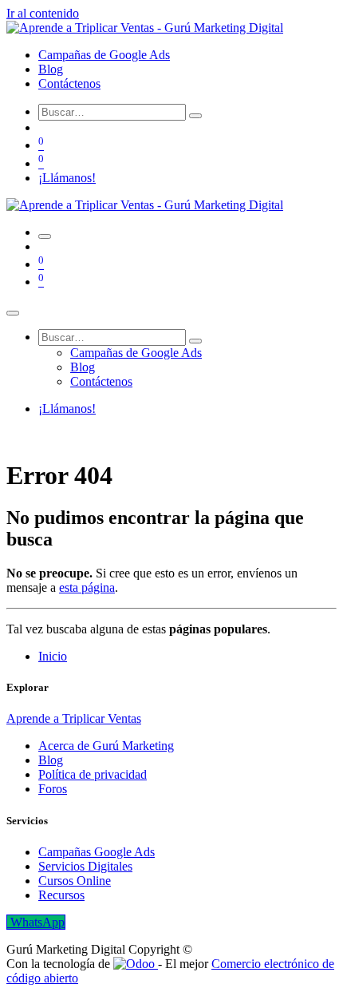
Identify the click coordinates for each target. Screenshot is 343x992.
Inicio (52, 656)
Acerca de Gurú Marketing (106, 745)
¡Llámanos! (67, 178)
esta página (87, 587)
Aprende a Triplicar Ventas (73, 718)
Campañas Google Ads (96, 852)
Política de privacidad (92, 774)
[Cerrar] (12, 313)
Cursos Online (74, 880)
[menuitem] (104, 55)
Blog (50, 760)
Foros (52, 789)
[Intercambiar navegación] (44, 236)
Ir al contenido (42, 13)
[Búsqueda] (195, 115)
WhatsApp (36, 922)
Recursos (61, 895)
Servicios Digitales (85, 866)
